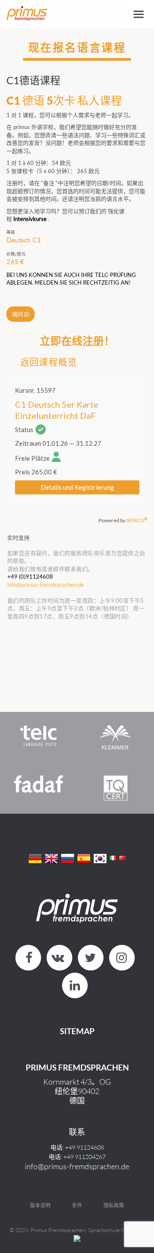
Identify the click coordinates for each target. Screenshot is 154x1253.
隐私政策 (114, 1205)
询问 (18, 314)
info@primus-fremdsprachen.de (77, 1166)
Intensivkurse (30, 218)
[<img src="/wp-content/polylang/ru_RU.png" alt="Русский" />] (67, 857)
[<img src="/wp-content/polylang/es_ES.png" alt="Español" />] (84, 857)
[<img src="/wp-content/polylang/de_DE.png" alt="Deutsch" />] (35, 857)
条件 (77, 1205)
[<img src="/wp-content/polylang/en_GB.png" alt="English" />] (51, 857)
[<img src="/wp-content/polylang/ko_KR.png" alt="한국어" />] (100, 857)
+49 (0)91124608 (30, 576)
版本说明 (40, 1205)
